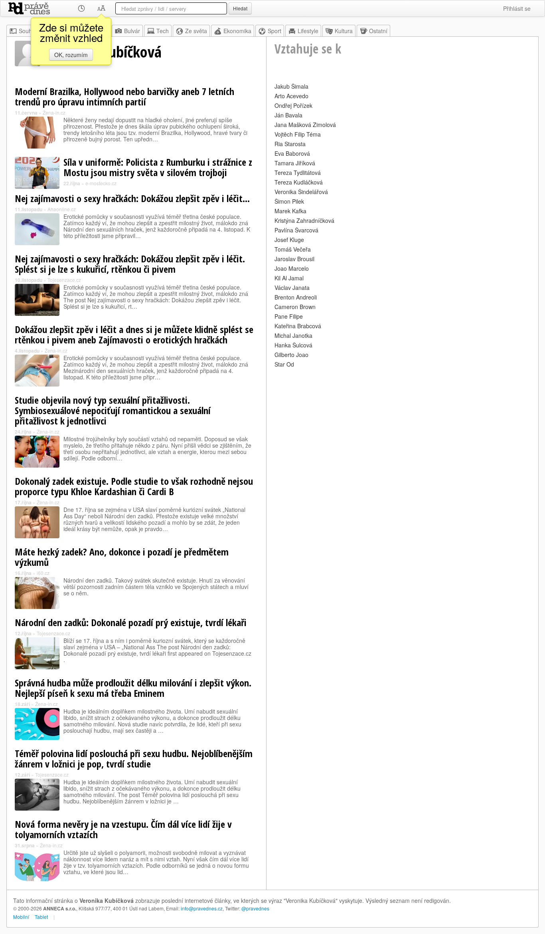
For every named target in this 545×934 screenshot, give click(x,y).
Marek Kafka (290, 211)
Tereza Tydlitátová (297, 172)
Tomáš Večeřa (292, 249)
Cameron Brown (295, 307)
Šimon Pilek (289, 201)
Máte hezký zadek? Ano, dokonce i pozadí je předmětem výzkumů (122, 557)
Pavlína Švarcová (296, 230)
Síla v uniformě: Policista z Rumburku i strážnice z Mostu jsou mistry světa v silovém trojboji (157, 167)
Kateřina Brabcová (297, 326)
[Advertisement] (402, 426)
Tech (162, 31)
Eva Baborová (292, 153)
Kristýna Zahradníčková (304, 220)
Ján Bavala (288, 115)
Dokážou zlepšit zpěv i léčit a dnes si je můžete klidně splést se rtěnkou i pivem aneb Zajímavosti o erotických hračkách (134, 334)
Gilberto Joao (291, 355)
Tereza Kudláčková (298, 182)
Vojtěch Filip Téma (297, 134)
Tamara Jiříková (294, 163)
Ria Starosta (290, 144)
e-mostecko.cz (101, 183)
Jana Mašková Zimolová (305, 125)
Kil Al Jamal (289, 278)
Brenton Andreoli (295, 297)
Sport (274, 31)
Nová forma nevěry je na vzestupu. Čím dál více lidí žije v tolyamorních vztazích (123, 829)
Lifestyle (308, 31)
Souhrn (28, 31)
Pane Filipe (288, 316)
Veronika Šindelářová (301, 192)
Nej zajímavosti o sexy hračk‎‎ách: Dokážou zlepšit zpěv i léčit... (132, 198)
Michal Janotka (293, 335)
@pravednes (255, 908)
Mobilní (21, 916)
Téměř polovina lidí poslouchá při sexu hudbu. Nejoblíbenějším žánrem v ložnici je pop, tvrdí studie (134, 758)
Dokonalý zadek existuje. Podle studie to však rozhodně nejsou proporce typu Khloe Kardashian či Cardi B (134, 486)
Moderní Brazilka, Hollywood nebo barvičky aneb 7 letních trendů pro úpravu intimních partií (124, 96)
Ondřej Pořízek (293, 105)
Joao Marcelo (291, 268)
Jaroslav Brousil (294, 259)
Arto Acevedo (291, 96)
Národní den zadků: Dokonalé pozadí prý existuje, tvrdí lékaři (131, 622)
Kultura (344, 31)
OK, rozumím (71, 55)
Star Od (284, 364)
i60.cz (43, 572)
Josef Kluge (289, 240)
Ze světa (196, 31)
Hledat (240, 8)
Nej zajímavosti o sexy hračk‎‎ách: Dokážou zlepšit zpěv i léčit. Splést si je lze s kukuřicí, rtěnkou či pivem (130, 264)
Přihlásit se (517, 8)
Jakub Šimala (291, 86)
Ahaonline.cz (61, 209)
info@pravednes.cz (202, 908)
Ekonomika (237, 31)
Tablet (41, 916)
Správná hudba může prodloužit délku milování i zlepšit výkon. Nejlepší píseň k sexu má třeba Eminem (133, 688)
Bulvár (132, 31)
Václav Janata (292, 288)
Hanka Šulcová (293, 345)
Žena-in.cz (54, 112)
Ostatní (378, 31)
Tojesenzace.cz (64, 279)
